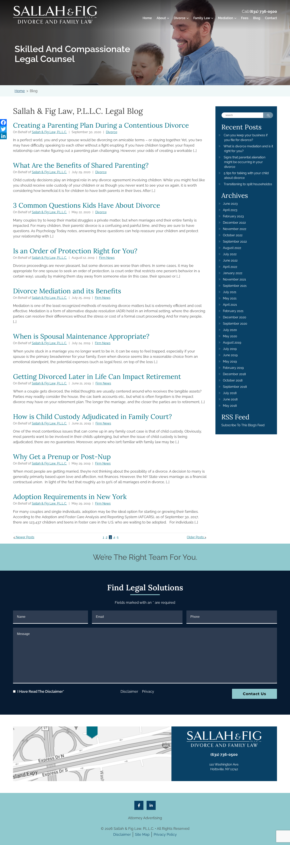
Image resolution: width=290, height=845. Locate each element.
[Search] (268, 115)
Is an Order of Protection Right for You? (75, 251)
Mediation (225, 18)
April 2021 (230, 305)
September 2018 (235, 387)
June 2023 (230, 204)
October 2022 (232, 235)
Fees (244, 18)
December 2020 (234, 317)
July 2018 (230, 393)
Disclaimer (129, 691)
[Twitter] (3, 129)
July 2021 (229, 292)
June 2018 (230, 399)
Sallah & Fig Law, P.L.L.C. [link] (49, 132)
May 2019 (230, 361)
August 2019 (232, 342)
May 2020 (230, 336)
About (161, 18)
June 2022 (230, 260)
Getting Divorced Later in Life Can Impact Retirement (97, 376)
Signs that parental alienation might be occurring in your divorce (244, 162)
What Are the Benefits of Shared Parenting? (81, 165)
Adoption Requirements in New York (70, 496)
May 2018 (230, 406)
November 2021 (234, 279)
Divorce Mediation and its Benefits (67, 291)
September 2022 (235, 241)
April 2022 (230, 267)
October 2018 (232, 380)
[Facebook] (3, 122)
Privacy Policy (165, 834)
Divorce (179, 18)
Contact (271, 18)
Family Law (201, 18)
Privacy (148, 691)
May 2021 (230, 298)
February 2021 (233, 311)
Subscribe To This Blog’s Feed (243, 425)
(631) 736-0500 (263, 11)
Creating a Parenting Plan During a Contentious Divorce (101, 125)
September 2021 (235, 286)
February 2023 (233, 216)
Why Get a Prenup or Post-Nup (62, 456)
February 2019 (233, 368)
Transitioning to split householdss (248, 184)
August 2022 (232, 248)
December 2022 (234, 222)
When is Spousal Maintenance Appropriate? (81, 336)
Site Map (142, 834)
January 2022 (232, 273)
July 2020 (230, 330)
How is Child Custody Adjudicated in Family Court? (92, 416)
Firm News (107, 258)
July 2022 (230, 254)
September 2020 (235, 323)
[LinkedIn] (3, 136)
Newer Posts (25, 537)
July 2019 (230, 349)
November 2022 (234, 229)
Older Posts (195, 537)
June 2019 (230, 355)
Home (147, 18)
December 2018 (234, 374)
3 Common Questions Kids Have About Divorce (86, 205)
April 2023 (230, 210)
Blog (256, 18)
